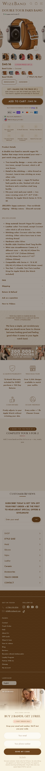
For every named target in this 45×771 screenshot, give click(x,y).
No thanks (22, 757)
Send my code (22, 751)
